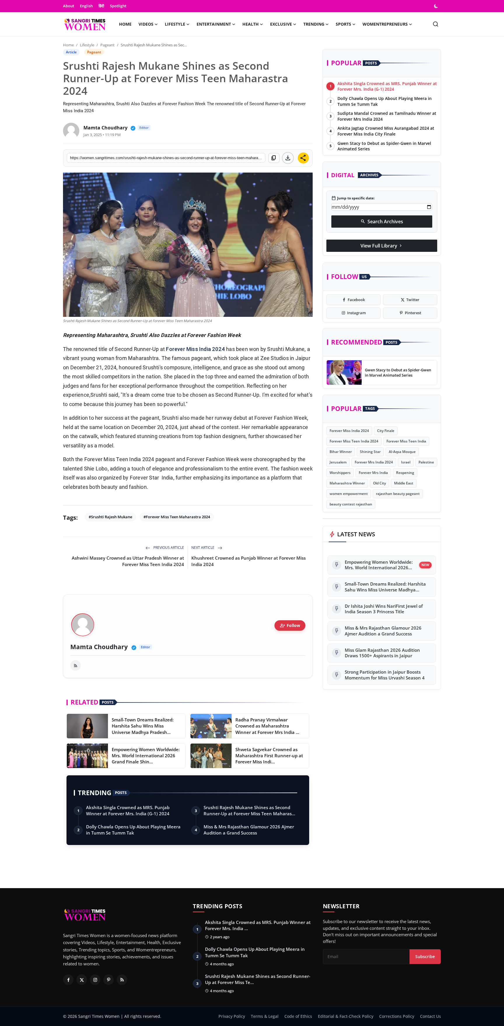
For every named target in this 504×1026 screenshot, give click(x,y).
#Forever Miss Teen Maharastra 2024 (177, 516)
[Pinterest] (108, 979)
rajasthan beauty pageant (398, 493)
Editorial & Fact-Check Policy (345, 1016)
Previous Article (168, 547)
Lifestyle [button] (175, 24)
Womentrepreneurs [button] (385, 24)
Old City (379, 483)
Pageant (107, 45)
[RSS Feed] (75, 665)
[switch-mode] (436, 6)
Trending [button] (313, 24)
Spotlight (118, 5)
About (68, 5)
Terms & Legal (265, 1016)
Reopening (405, 472)
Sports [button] (343, 24)
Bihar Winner (341, 451)
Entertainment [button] (214, 24)
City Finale (385, 430)
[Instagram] (95, 979)
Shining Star (370, 451)
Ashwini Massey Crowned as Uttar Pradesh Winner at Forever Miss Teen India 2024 (128, 561)
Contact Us (430, 1016)
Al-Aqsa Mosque (402, 451)
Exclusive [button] (281, 24)
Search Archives (381, 221)
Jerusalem (338, 462)
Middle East (403, 483)
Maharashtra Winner (347, 483)
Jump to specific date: (352, 198)
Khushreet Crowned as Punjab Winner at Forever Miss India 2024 (248, 561)
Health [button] (250, 24)
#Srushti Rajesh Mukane (110, 516)
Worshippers (340, 472)
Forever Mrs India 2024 (374, 462)
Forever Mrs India (373, 472)
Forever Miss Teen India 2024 (354, 441)
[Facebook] (68, 979)
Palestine (426, 462)
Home (125, 24)
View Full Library (381, 246)
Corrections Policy (396, 1016)
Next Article (203, 547)
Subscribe (425, 956)
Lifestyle (87, 45)
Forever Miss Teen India (406, 441)
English (86, 5)
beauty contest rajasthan (351, 504)
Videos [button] (146, 24)
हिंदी (101, 5)
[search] (435, 24)
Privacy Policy (231, 1016)
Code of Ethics (298, 1016)
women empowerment (349, 493)
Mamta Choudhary (105, 127)
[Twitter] (81, 979)
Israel (405, 462)
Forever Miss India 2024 (195, 349)
